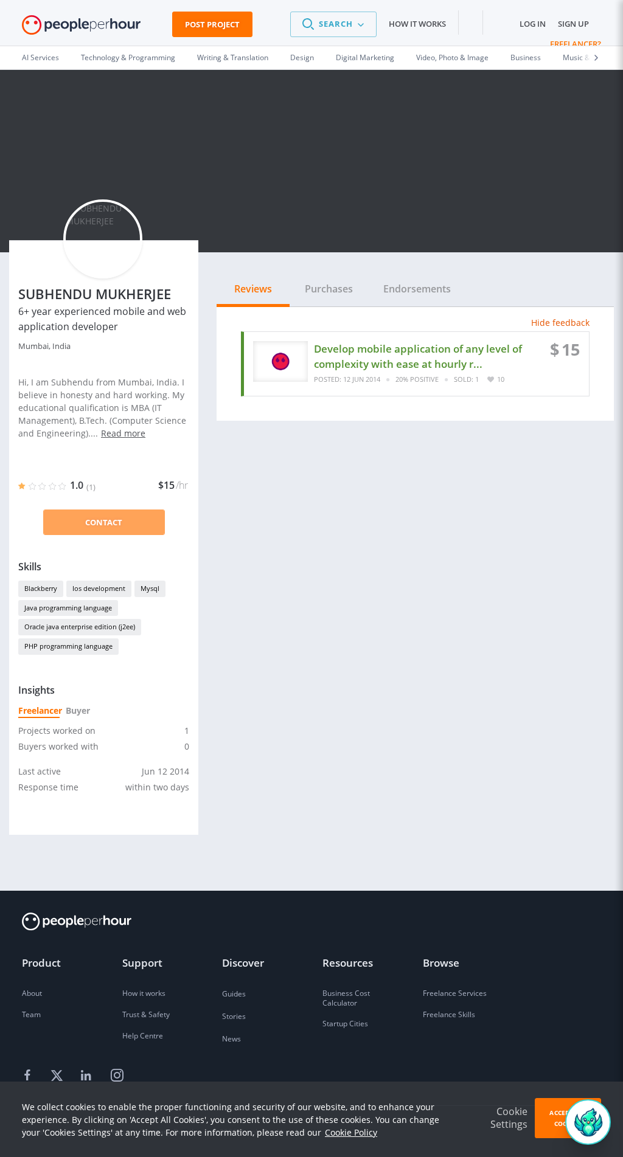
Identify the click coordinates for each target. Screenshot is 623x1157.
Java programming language (68, 607)
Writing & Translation (232, 57)
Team (31, 1014)
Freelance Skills (449, 1014)
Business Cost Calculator (346, 998)
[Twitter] (58, 1076)
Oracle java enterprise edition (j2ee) (79, 626)
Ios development (98, 588)
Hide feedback (560, 322)
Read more (123, 433)
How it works (417, 23)
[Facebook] (29, 1076)
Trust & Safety (146, 1014)
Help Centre (142, 1036)
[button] (333, 24)
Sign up (573, 23)
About (32, 993)
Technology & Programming (128, 57)
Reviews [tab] (253, 288)
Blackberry (40, 588)
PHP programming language (68, 646)
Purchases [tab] (329, 288)
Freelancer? (575, 43)
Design (302, 57)
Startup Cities (345, 1023)
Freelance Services (455, 993)
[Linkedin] (87, 1076)
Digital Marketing (365, 57)
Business (525, 57)
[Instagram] (116, 1076)
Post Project (212, 24)
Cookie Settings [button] (508, 1118)
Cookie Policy (351, 1132)
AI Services (40, 57)
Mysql (150, 588)
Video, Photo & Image (452, 57)
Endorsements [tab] (417, 288)
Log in (533, 23)
